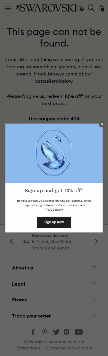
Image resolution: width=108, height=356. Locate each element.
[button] (102, 124)
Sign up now (54, 222)
